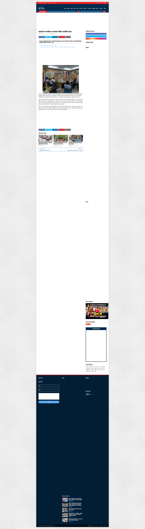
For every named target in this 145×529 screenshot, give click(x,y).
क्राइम (98, 368)
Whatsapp (89, 525)
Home (93, 525)
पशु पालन (90, 371)
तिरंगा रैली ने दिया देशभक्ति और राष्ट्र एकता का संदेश (48, 45)
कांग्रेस (101, 368)
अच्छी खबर (93, 8)
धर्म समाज (80, 8)
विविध (95, 371)
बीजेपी (86, 368)
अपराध (77, 8)
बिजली (98, 369)
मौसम (105, 8)
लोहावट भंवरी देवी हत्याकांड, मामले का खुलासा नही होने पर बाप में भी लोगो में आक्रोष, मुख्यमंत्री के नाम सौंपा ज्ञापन (57, 47)
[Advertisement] (72, 20)
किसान (92, 368)
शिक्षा (74, 8)
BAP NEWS (41, 7)
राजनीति (84, 8)
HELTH (65, 11)
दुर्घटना (103, 369)
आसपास (101, 8)
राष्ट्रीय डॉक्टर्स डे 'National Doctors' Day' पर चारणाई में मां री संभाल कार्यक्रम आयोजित (80, 11)
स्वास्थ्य (72, 8)
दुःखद (95, 369)
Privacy (101, 525)
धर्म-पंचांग (101, 369)
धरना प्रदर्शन (92, 369)
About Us (97, 525)
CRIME (100, 366)
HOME (65, 8)
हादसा (97, 8)
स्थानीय (97, 366)
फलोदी (89, 366)
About (50, 3)
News (96, 11)
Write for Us (55, 3)
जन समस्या (89, 8)
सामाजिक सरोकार (88, 369)
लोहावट (93, 371)
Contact (105, 525)
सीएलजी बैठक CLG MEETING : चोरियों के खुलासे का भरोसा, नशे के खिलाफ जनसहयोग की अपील (49, 11)
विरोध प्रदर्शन (95, 368)
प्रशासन (68, 8)
